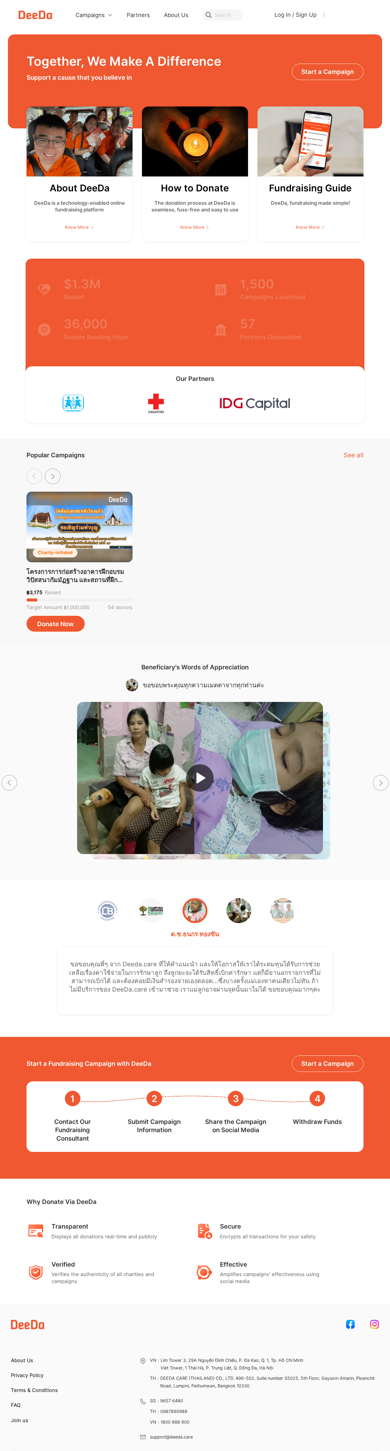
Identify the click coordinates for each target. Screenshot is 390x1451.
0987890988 (173, 1411)
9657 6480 (171, 1400)
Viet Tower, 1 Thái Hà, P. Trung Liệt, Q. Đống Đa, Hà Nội (217, 1367)
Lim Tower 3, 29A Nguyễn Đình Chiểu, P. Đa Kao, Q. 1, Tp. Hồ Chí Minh (232, 1360)
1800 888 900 (175, 1422)
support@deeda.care (171, 1436)
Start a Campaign (327, 1063)
